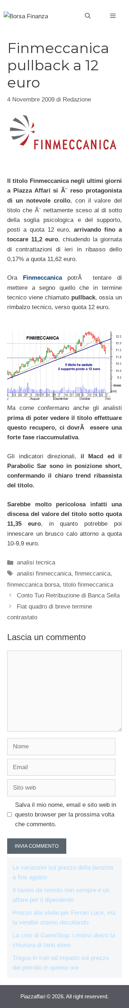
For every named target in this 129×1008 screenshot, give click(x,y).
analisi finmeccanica (44, 573)
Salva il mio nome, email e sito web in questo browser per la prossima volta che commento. (65, 814)
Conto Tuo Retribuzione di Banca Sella (68, 595)
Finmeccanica (42, 277)
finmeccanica (92, 573)
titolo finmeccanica (88, 584)
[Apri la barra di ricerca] (87, 16)
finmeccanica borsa (33, 584)
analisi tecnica (36, 562)
